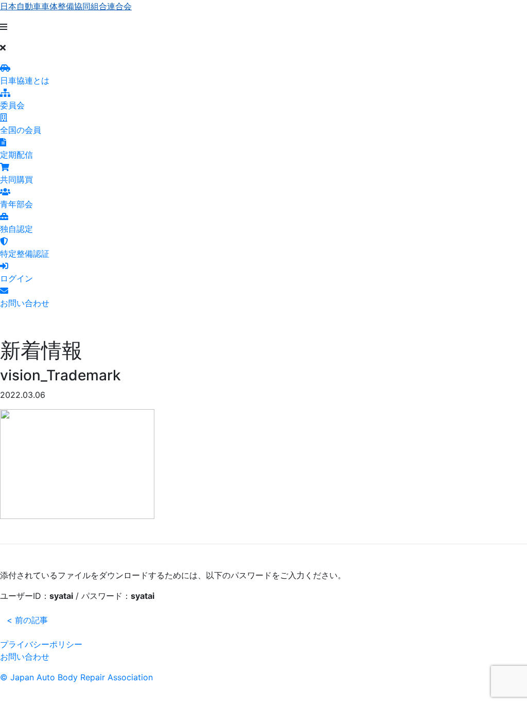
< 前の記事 (27, 620)
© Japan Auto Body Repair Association (76, 677)
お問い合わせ (24, 656)
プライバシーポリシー (41, 644)
